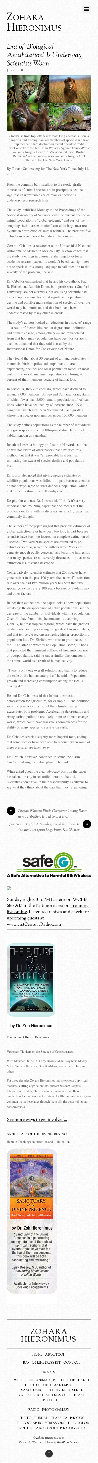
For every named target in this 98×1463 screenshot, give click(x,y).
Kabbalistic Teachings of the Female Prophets (52, 1398)
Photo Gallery (55, 1410)
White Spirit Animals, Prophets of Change (52, 1380)
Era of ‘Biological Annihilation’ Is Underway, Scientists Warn (45, 55)
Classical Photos (67, 1418)
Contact (72, 1363)
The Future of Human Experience (52, 1385)
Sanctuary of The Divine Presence (52, 1390)
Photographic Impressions (40, 1423)
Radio (33, 1410)
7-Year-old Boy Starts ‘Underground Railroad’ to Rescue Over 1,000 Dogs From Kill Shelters (48, 827)
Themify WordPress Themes (62, 1442)
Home (37, 1355)
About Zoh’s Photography (60, 1428)
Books (49, 1372)
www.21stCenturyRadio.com (34, 924)
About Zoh (55, 1355)
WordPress (38, 1442)
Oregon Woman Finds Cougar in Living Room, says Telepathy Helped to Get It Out (49, 814)
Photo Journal (34, 1418)
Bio (26, 1363)
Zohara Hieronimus (47, 1438)
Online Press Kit (46, 1363)
